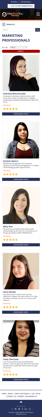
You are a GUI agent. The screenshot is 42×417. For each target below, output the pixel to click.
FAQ (33, 394)
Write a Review (12, 409)
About (10, 394)
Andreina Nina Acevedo (14, 93)
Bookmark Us (31, 396)
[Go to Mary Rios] (21, 206)
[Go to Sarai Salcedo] (21, 271)
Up (21, 402)
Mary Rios (8, 226)
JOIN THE (22, 6)
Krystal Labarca (10, 161)
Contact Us (11, 396)
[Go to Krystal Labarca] (21, 140)
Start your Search (22, 394)
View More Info (21, 114)
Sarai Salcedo (9, 292)
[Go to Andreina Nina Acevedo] (21, 73)
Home (4, 394)
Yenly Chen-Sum (11, 359)
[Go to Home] (12, 16)
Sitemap (20, 396)
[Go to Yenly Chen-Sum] (21, 338)
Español (14, 2)
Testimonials (26, 2)
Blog (38, 394)
